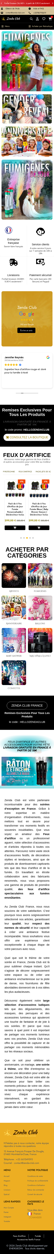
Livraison (7, 1189)
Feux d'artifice (25, 471)
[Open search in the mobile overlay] (31, 19)
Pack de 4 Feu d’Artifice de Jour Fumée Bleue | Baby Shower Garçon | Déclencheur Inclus (15, 509)
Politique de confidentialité (37, 1180)
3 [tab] (27, 538)
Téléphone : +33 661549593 (18, 1159)
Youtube (7, 1221)
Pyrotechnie (9, 471)
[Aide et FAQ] (29, 8)
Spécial (6, 1194)
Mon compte (9, 1207)
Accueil (6, 1176)
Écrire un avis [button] (26, 330)
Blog (5, 1185)
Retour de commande (35, 1189)
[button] (1, 3)
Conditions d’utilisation (36, 1185)
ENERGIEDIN (16, 1248)
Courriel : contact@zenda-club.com (21, 1163)
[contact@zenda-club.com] (2, 12)
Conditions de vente (35, 1176)
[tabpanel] (15, 504)
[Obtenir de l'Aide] (2, 8)
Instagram (7, 1216)
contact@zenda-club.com (15, 12)
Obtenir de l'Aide (13, 8)
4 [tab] (30, 538)
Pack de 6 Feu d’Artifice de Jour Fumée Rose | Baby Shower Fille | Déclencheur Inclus (39, 509)
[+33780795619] (29, 13)
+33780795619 (39, 12)
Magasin (7, 1180)
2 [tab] (24, 538)
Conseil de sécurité (34, 1194)
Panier (6, 1212)
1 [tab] (21, 538)
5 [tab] (33, 538)
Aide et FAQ (38, 8)
